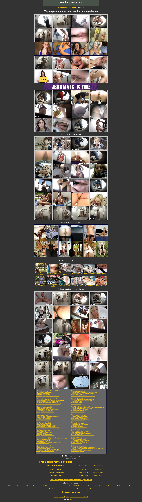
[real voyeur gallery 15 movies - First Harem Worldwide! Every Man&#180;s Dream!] (62, 149)
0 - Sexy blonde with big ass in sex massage (44, 397)
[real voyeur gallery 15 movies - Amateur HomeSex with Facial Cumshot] (80, 103)
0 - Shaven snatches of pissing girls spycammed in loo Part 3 (83, 399)
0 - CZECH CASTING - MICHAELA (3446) (43, 399)
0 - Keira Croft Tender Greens (77, 441)
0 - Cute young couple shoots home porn (79, 427)
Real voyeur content (55, 466)
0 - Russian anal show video (76, 425)
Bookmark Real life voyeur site (66, 7)
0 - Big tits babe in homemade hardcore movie (45, 413)
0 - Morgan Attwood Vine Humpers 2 (78, 390)
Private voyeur (12, 485)
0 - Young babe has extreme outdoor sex (44, 432)
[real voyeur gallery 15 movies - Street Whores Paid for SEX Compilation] (62, 346)
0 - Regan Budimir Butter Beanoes (42, 441)
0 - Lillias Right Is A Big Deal (76, 444)
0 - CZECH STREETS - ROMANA (42, 391)
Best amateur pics (98, 465)
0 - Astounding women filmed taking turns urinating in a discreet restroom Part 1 (51, 438)
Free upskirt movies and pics (55, 461)
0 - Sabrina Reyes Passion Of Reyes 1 (43, 448)
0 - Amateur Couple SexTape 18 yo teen (43, 405)
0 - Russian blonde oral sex (41, 433)
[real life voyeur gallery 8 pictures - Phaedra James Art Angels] (52, 256)
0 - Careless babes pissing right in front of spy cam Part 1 (82, 393)
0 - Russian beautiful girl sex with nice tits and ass (45, 426)
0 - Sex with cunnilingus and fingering (78, 395)
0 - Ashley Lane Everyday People (77, 404)
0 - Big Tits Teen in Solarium (76, 443)
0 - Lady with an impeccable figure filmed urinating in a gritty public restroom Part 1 (87, 448)
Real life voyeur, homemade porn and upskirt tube (71, 480)
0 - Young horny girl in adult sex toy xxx (43, 412)
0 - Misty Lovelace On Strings (41, 429)
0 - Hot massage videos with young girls (44, 392)
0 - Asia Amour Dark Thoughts (42, 444)
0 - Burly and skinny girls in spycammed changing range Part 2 (48, 401)
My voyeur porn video (135, 485)
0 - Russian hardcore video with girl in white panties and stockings (84, 392)
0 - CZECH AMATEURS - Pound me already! (44, 420)
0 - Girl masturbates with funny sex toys (43, 404)
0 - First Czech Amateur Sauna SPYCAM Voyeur (45, 422)
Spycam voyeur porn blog (71, 488)
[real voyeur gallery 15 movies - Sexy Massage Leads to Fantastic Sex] (62, 177)
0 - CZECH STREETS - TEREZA (77, 405)
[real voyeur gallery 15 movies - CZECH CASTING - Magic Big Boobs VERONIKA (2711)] (98, 205)
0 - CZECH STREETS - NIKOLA (77, 437)
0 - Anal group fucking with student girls (79, 418)
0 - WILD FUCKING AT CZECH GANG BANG (79, 409)
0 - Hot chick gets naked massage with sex (44, 445)
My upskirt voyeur (83, 475)
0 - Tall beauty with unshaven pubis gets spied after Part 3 (47, 398)
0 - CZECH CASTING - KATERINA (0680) (79, 442)
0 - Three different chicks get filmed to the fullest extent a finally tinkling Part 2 (51, 403)
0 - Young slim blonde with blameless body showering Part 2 (47, 427)
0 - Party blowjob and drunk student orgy (44, 407)
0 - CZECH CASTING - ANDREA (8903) (78, 415)
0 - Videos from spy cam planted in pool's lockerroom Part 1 (47, 396)
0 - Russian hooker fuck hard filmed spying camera (81, 450)
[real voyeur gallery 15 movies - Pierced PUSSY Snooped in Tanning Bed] (43, 318)
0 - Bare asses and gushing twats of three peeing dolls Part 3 (48, 390)
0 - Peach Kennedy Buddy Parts (77, 389)
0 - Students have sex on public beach (43, 421)
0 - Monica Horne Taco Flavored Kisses (43, 418)
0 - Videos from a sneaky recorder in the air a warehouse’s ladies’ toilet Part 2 (51, 436)
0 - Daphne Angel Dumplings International (79, 417)
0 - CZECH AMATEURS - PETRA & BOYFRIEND (80, 431)
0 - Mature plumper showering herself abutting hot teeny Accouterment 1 (50, 400)
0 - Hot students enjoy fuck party (77, 451)
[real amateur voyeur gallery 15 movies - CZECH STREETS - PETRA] (98, 149)
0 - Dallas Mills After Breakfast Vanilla (78, 446)
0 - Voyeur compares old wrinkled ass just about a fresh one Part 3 (49, 452)
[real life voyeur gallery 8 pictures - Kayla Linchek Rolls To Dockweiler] (77, 240)
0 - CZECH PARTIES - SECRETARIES (43, 430)
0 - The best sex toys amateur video (78, 411)
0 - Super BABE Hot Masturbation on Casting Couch (81, 400)
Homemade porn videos (52, 485)
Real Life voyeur (112, 485)
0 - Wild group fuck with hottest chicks (43, 439)
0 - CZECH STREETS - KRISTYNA (77, 428)
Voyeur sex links (93, 485)
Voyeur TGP (72, 485)
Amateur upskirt (41, 485)
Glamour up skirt (103, 485)
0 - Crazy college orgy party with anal (43, 440)
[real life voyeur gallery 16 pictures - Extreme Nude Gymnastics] (102, 240)
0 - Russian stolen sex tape (41, 431)
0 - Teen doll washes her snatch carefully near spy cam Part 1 (48, 409)
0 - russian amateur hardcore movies (43, 414)
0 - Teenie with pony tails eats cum (78, 391)
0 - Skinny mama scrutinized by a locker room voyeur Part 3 (47, 402)
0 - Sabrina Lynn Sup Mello (76, 445)
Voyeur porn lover (83, 465)
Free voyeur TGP (56, 475)
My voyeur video (98, 475)
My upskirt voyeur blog (86, 488)
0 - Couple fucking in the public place (43, 394)
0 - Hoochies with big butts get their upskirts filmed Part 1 (47, 428)
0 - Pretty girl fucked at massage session (79, 436)
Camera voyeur (99, 469)
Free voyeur (4, 485)
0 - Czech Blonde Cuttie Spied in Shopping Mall (80, 406)
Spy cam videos (21, 485)
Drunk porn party (83, 472)
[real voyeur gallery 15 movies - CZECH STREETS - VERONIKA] (43, 131)
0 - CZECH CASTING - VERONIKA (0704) (79, 452)
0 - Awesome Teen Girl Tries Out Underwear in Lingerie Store (83, 447)
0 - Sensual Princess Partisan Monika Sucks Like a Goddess (82, 435)
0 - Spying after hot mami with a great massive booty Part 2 (47, 449)
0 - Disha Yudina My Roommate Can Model (79, 424)
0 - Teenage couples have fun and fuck (43, 417)
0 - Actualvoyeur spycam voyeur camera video (45, 408)
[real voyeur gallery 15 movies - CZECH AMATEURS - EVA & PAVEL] (62, 205)
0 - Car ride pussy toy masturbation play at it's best (46, 425)
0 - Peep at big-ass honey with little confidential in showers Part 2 (48, 450)
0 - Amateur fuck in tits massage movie (78, 439)
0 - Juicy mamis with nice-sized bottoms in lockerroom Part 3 (83, 396)
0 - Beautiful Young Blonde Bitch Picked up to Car (81, 433)
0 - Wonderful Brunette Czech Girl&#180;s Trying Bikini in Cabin (48, 442)
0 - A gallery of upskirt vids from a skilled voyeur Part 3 (46, 389)
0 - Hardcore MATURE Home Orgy (77, 423)
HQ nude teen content (82, 485)
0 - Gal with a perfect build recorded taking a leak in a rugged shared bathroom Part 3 (87, 407)
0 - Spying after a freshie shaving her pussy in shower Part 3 (47, 416)
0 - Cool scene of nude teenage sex (78, 432)
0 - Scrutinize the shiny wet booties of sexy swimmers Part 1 (83, 413)
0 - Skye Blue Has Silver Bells (77, 434)
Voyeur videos (83, 469)
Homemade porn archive (56, 472)
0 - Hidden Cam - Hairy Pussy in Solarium (44, 434)
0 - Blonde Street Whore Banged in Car (78, 421)
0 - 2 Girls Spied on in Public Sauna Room (79, 438)
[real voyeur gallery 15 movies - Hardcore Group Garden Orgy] (43, 205)
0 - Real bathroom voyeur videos (77, 449)
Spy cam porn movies (83, 461)
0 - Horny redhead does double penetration (79, 422)
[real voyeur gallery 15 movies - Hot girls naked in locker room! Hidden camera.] (43, 149)
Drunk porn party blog (71, 492)
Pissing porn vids (98, 461)
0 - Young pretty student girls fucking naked (44, 410)
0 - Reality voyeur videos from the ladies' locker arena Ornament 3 (48, 406)
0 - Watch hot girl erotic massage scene (79, 416)
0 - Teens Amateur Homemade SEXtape (43, 419)
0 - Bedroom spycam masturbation (42, 393)
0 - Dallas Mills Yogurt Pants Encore (78, 398)
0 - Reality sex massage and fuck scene (43, 423)
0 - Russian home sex (75, 414)
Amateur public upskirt (98, 472)
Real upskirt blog (31, 485)
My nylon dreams (63, 485)
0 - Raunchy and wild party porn (77, 394)
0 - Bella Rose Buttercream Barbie (42, 443)
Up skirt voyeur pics (55, 469)
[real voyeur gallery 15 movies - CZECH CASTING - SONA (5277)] (98, 318)
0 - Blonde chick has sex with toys (42, 415)
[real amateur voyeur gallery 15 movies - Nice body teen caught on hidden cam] (98, 41)
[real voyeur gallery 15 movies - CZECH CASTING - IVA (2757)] (43, 82)
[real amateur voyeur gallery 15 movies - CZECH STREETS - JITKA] (43, 177)
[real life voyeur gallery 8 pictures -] (40, 240)
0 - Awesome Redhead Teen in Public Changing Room (81, 408)
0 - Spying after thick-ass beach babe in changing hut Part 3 (47, 437)
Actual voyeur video (123, 485)
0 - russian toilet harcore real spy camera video (80, 430)
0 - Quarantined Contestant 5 (77, 426)
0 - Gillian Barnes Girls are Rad (77, 429)
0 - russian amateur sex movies (42, 395)
